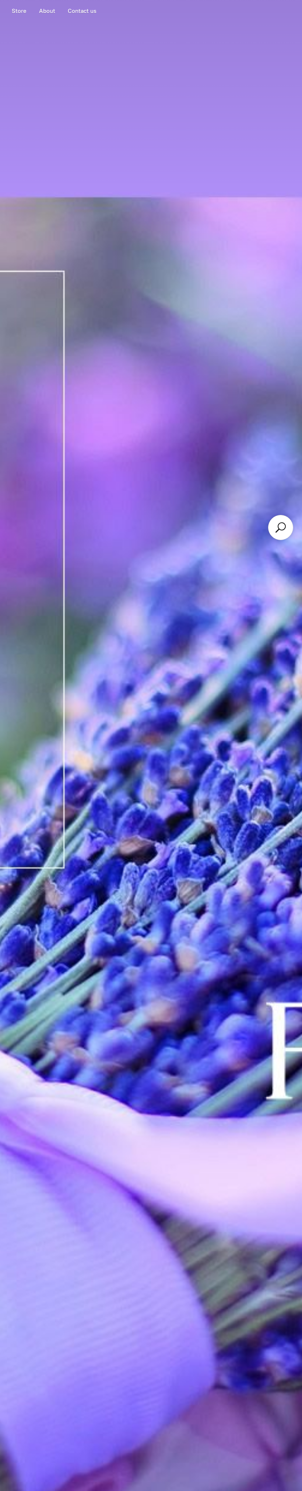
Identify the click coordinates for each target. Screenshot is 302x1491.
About (47, 10)
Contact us (82, 10)
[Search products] (280, 527)
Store (19, 10)
